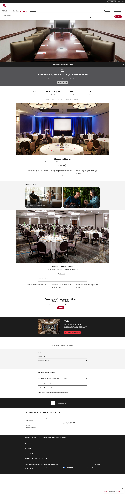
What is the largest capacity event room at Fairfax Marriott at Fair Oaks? (54, 383)
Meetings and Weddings (31, 427)
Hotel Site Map (32, 468)
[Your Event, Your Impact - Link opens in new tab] (81, 197)
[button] (112, 2)
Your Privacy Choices (69, 467)
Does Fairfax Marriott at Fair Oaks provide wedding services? (52, 387)
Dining (104, 6)
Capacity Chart (50, 99)
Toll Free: (69, 422)
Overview (90, 6)
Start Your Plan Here (62, 82)
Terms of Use (41, 467)
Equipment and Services (72, 99)
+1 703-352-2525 (117, 11)
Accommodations (97, 6)
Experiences (110, 6)
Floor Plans (59, 99)
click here (118, 491)
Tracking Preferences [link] (29, 467)
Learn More (62, 165)
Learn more (60, 307)
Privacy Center (59, 467)
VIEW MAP (107, 11)
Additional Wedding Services (44, 279)
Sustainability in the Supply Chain (89, 467)
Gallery (121, 6)
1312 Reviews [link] (33, 11)
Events (116, 6)
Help (37, 468)
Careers (35, 467)
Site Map (27, 468)
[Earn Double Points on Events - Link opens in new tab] (43, 197)
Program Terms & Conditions (50, 467)
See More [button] (62, 175)
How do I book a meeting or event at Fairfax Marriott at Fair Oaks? (53, 392)
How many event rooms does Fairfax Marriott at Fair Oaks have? (53, 378)
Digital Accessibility (78, 467)
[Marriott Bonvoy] (120, 1)
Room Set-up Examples (43, 360)
